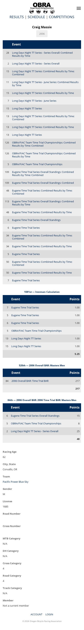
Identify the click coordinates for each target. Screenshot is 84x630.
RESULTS (17, 17)
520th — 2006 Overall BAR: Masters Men (42, 365)
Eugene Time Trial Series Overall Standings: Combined (43, 183)
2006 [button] (42, 33)
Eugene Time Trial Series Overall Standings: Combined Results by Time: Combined (43, 173)
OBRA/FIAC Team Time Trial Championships (37, 164)
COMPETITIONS (61, 17)
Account (36, 614)
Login (49, 614)
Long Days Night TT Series (27, 108)
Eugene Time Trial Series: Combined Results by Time (42, 212)
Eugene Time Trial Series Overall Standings (36, 220)
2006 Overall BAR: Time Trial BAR (30, 381)
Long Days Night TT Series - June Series (34, 100)
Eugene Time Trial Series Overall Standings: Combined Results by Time (43, 203)
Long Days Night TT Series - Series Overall (35, 63)
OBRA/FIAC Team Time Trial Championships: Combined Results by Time (44, 155)
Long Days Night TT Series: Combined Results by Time (43, 93)
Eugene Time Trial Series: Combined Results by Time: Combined (42, 192)
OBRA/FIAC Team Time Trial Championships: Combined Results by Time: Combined (44, 144)
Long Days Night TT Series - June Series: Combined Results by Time (45, 83)
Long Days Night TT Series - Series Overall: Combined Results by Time (42, 54)
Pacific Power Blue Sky (15, 481)
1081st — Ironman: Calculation (42, 292)
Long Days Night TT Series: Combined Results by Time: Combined (43, 73)
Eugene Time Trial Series (26, 227)
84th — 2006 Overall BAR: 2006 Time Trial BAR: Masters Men (42, 400)
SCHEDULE (36, 17)
